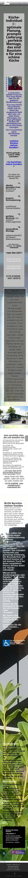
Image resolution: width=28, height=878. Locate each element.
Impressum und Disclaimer (13, 869)
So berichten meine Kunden (14, 163)
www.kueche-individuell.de (14, 260)
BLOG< (7, 629)
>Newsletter (10, 834)
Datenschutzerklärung (13, 868)
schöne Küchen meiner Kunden (13, 144)
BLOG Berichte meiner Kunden (13, 504)
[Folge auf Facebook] (4, 853)
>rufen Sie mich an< (13, 805)
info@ (11, 265)
